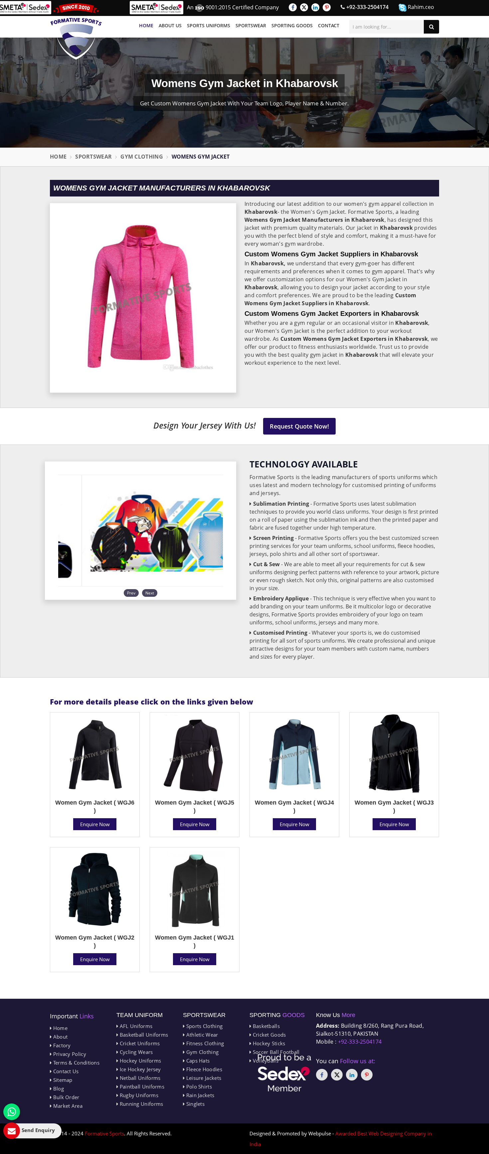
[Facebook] (293, 7)
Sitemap (62, 1080)
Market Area (67, 1105)
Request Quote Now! (299, 426)
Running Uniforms (140, 1103)
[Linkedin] (315, 7)
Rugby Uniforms (138, 1095)
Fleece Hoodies (203, 1069)
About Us (170, 25)
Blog (58, 1088)
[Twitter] (304, 7)
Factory (61, 1045)
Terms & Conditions (75, 1062)
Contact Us (65, 1071)
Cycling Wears (135, 1052)
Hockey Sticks (268, 1043)
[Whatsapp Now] (11, 1111)
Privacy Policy (69, 1054)
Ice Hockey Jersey (139, 1069)
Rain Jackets (199, 1095)
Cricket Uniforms (139, 1043)
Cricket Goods (268, 1034)
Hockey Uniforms (139, 1060)
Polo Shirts (198, 1086)
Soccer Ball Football (275, 1052)
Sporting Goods (292, 25)
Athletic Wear (201, 1034)
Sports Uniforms (208, 25)
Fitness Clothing (204, 1043)
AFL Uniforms (135, 1026)
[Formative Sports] (76, 31)
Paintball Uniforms (141, 1086)
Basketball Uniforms (143, 1034)
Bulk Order (65, 1097)
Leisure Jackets (203, 1078)
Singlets (195, 1103)
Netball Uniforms (139, 1078)
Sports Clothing (204, 1026)
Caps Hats (197, 1060)
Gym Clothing (141, 156)
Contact (328, 25)
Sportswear (251, 25)
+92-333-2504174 (367, 7)
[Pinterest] (327, 7)
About (60, 1036)
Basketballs (265, 1026)
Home (146, 25)
